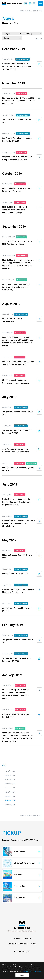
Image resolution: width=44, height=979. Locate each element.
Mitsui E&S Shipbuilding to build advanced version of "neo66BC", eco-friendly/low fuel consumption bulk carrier (18, 341)
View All (39, 39)
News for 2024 (10, 779)
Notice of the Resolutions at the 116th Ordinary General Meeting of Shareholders (18, 523)
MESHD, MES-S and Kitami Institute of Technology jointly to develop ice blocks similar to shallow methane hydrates (18, 264)
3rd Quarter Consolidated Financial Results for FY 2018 (17, 659)
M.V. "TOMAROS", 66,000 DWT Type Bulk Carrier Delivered (17, 189)
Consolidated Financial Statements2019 (12, 320)
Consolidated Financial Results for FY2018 (17, 609)
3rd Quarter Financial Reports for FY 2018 (17, 641)
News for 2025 (10, 775)
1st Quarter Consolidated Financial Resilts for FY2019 (17, 431)
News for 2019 (10, 800)
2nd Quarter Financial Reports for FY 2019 (18, 121)
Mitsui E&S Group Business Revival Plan (17, 556)
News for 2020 (10, 796)
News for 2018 (10, 804)
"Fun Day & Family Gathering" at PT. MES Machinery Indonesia (17, 242)
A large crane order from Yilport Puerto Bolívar (16, 715)
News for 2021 (10, 792)
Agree (22, 975)
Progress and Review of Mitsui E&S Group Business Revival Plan (17, 158)
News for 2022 (10, 788)
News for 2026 (10, 771)
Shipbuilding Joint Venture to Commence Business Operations (16, 381)
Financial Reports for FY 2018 (15, 574)
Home (22, 10)
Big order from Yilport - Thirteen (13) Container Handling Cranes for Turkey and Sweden (18, 101)
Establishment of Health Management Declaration (18, 469)
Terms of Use (15, 938)
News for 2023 (10, 783)
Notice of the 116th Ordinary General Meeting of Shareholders (18, 591)
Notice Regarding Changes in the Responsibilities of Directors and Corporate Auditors (16, 502)
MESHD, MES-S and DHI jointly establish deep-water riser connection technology (15, 210)
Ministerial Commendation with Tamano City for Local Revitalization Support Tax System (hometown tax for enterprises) (17, 737)
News (28, 10)
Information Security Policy (17, 944)
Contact (33, 944)
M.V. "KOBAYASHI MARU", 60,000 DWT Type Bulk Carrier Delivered (18, 363)
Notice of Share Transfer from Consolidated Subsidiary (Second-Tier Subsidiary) (16, 66)
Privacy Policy (28, 938)
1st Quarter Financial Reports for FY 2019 (17, 413)
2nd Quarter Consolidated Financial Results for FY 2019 (17, 139)
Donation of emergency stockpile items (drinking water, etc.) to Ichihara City (16, 287)
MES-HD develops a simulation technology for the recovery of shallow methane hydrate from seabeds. (15, 694)
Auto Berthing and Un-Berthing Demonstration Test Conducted (15, 450)
